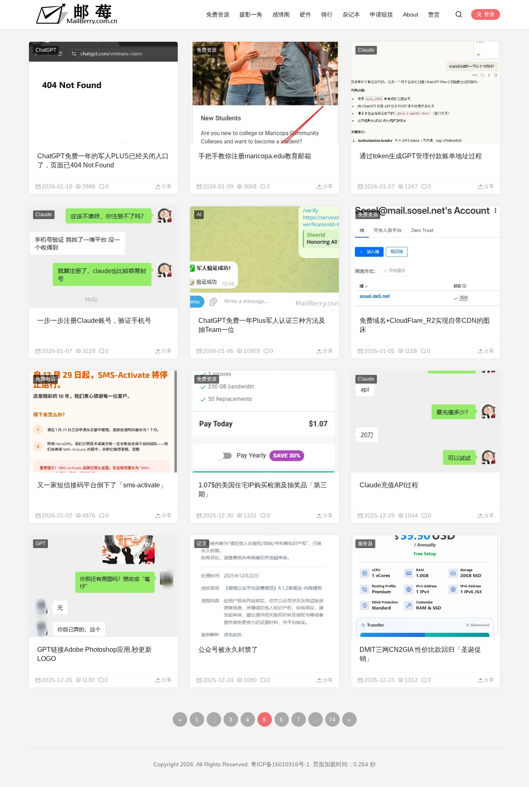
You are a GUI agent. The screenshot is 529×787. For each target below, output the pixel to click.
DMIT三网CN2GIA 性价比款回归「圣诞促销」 (420, 654)
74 (332, 719)
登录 (488, 15)
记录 (202, 543)
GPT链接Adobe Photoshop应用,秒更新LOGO (94, 654)
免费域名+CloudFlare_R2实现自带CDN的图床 (425, 325)
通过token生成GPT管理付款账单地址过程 (421, 156)
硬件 (305, 14)
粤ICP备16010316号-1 (280, 764)
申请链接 (381, 14)
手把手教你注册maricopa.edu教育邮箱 (254, 156)
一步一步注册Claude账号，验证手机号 (94, 320)
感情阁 (281, 14)
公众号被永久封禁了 (228, 649)
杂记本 (351, 14)
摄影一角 (250, 14)
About (410, 14)
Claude (366, 50)
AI (199, 214)
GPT (40, 543)
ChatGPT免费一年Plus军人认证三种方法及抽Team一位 (261, 325)
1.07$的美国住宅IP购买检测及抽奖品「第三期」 (262, 490)
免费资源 (217, 14)
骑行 (327, 14)
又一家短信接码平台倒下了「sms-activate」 (102, 485)
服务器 (365, 543)
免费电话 (45, 379)
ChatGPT (46, 50)
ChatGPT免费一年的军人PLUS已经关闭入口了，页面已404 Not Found (103, 161)
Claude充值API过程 (389, 485)
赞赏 (434, 14)
